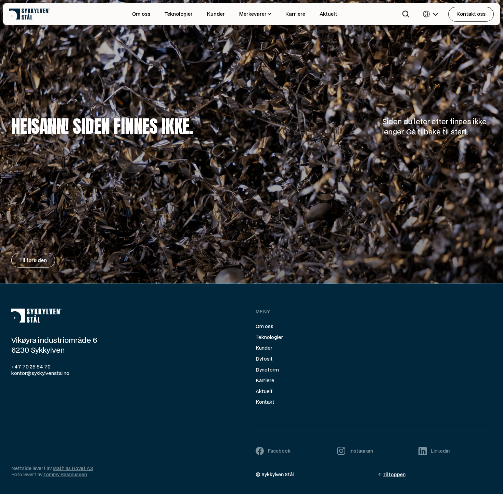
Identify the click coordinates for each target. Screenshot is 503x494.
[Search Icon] (406, 14)
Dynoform (267, 369)
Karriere (265, 380)
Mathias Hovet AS (73, 468)
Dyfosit (264, 358)
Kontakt (265, 402)
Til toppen (394, 474)
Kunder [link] (216, 14)
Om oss (264, 326)
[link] (43, 14)
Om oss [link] (141, 14)
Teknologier (269, 337)
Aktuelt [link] (328, 14)
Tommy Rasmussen (65, 474)
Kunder (264, 347)
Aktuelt (264, 391)
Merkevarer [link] (253, 14)
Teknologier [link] (179, 14)
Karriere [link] (295, 14)
